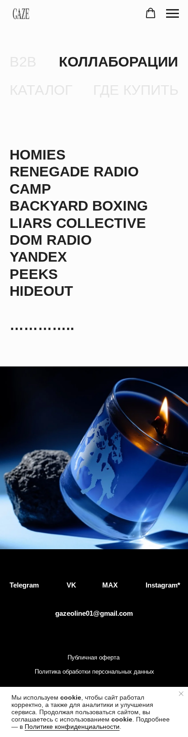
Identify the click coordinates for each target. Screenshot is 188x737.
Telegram (24, 585)
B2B (23, 62)
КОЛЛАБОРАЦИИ (118, 62)
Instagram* (163, 585)
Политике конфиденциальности (72, 726)
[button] (150, 13)
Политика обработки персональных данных (94, 671)
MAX (110, 585)
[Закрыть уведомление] (181, 693)
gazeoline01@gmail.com (94, 613)
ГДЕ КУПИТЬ (135, 90)
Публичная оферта (94, 657)
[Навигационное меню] (172, 13)
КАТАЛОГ (41, 90)
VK (71, 585)
